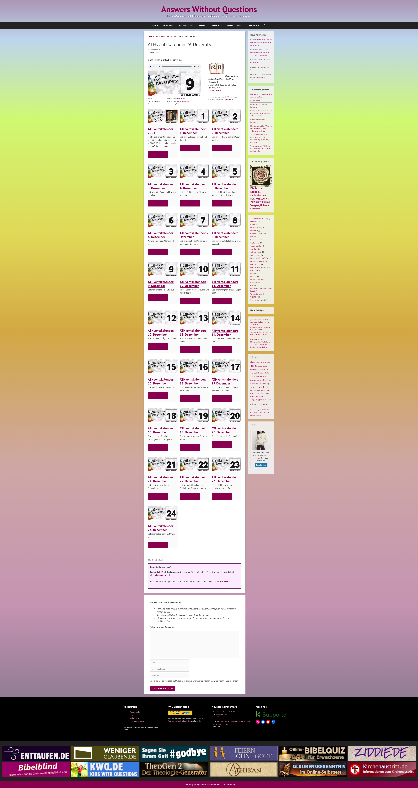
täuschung (256, 410)
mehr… (239, 25)
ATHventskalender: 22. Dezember (193, 479)
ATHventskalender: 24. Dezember (161, 528)
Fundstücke (254, 240)
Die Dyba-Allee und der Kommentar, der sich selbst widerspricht (260, 77)
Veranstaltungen (256, 294)
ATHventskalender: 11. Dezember (225, 284)
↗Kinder (229, 25)
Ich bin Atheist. (255, 101)
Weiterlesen (255, 208)
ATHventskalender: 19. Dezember (193, 430)
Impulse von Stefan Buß (258, 258)
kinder (263, 390)
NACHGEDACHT (255, 282)
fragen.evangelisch (256, 234)
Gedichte (253, 249)
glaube (259, 376)
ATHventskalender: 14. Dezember (225, 332)
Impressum (200, 785)
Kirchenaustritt (168, 25)
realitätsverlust (260, 400)
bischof (260, 366)
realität (261, 396)
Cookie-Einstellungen (229, 785)
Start (154, 25)
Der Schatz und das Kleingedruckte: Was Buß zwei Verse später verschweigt (260, 52)
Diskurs (252, 225)
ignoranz (259, 380)
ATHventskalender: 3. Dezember (161, 186)
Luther (252, 273)
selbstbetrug (253, 407)
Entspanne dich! (137, 721)
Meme (252, 276)
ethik (267, 369)
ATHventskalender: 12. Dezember (161, 332)
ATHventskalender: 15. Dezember (161, 381)
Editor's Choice (255, 228)
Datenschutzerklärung (212, 785)
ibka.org (178, 104)
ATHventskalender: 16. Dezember (193, 381)
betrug (268, 362)
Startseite (151, 37)
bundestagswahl (254, 369)
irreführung (264, 383)
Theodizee (261, 407)
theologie (267, 407)
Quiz (252, 285)
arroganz (263, 362)
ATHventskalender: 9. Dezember (161, 284)
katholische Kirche (255, 390)
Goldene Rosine (255, 252)
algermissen (255, 362)
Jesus (253, 387)
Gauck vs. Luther (256, 246)
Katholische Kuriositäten (258, 261)
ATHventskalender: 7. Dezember (194, 235)
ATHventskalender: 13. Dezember (193, 332)
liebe (251, 393)
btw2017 (265, 366)
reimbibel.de (186, 101)
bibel (253, 366)
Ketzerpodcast (181, 99)
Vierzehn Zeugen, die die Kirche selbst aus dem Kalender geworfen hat (261, 42)
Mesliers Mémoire (256, 279)
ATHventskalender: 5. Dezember (225, 186)
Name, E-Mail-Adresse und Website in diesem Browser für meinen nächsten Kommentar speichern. (195, 680)
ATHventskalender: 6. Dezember (161, 235)
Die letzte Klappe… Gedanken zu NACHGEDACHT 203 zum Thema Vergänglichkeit (260, 196)
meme (267, 393)
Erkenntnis (254, 231)
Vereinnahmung (265, 410)
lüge (262, 393)
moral (252, 396)
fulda (266, 372)
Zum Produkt (261, 465)
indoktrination (254, 384)
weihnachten (258, 412)
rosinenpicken (263, 404)
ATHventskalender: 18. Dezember (161, 430)
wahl (251, 412)
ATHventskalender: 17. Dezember (225, 381)
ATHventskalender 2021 (164, 37)
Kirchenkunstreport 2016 (259, 267)
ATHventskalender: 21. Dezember (161, 479)
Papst (256, 396)
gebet (252, 376)
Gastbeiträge (254, 243)
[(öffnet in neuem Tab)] (216, 76)
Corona (262, 369)
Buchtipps (253, 222)
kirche (268, 390)
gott (265, 376)
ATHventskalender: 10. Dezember (193, 284)
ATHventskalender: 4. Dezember (193, 186)
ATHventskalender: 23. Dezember (225, 479)
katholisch (262, 387)
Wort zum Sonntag (186, 25)
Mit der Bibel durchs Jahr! (258, 347)
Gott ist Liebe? (255, 255)
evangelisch (254, 373)
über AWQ (253, 25)
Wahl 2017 (253, 297)
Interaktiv (216, 25)
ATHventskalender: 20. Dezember (225, 430)
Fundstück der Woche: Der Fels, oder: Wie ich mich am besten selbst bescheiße (261, 113)
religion (253, 404)
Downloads (201, 25)
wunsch (266, 412)
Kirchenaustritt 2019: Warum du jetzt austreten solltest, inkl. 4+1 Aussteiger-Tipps (261, 128)
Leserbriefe (254, 270)
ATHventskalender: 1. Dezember (193, 131)
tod (251, 410)
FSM (251, 237)
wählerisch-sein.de (255, 415)
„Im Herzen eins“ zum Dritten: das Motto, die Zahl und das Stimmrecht (260, 322)
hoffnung (253, 380)
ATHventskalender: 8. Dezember (225, 235)
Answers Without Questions (209, 9)
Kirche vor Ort (255, 264)
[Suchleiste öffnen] (264, 25)
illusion (267, 380)
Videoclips (134, 718)
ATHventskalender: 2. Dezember (225, 131)
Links (132, 715)
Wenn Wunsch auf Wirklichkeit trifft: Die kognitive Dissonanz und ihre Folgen (260, 148)
